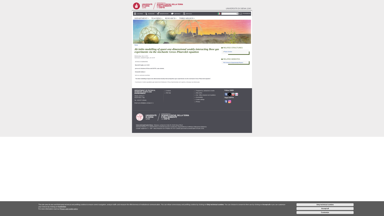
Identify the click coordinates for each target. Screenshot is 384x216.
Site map (168, 93)
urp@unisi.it (144, 128)
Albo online (199, 93)
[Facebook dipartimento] (226, 102)
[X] (229, 95)
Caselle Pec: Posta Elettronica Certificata (182, 127)
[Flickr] (236, 95)
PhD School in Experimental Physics (233, 62)
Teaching (156, 18)
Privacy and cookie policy (69, 209)
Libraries (177, 13)
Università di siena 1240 (238, 8)
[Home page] (158, 9)
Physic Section (228, 51)
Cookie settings (200, 99)
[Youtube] (233, 95)
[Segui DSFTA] (229, 102)
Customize (325, 212)
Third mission (186, 18)
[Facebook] (226, 95)
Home (136, 45)
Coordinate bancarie (164, 127)
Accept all (325, 208)
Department (140, 18)
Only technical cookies (325, 205)
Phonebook (246, 13)
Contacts (168, 90)
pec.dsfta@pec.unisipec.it (145, 103)
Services (189, 13)
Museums (151, 13)
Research (170, 18)
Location (140, 13)
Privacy (198, 101)
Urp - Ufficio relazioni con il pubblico (206, 95)
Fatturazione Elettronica (200, 127)
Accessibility (199, 97)
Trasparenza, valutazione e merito (205, 90)
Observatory (164, 13)
